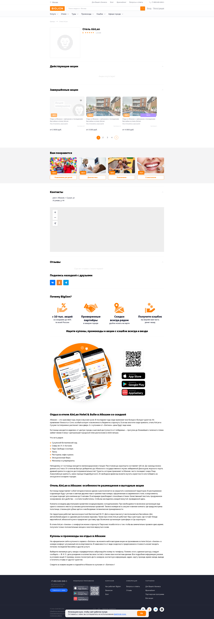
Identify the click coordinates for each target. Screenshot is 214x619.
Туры (74, 14)
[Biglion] (57, 8)
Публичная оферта (56, 616)
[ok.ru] (149, 609)
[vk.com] (143, 609)
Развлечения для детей (63, 177)
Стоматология (150, 177)
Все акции (149, 598)
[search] (142, 8)
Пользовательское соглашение (60, 613)
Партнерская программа (154, 594)
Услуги (53, 14)
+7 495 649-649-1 (157, 2)
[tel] (155, 609)
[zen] (162, 609)
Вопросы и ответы (136, 2)
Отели (63, 14)
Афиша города (114, 14)
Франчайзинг (121, 2)
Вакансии (108, 590)
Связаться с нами (58, 590)
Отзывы (129, 590)
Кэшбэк (100, 14)
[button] (50, 165)
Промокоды (86, 14)
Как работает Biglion (113, 586)
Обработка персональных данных (60, 611)
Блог (112, 2)
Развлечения (121, 177)
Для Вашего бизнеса (99, 2)
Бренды (52, 21)
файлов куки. (120, 614)
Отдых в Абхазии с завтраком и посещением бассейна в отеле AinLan (66, 120)
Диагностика (92, 177)
